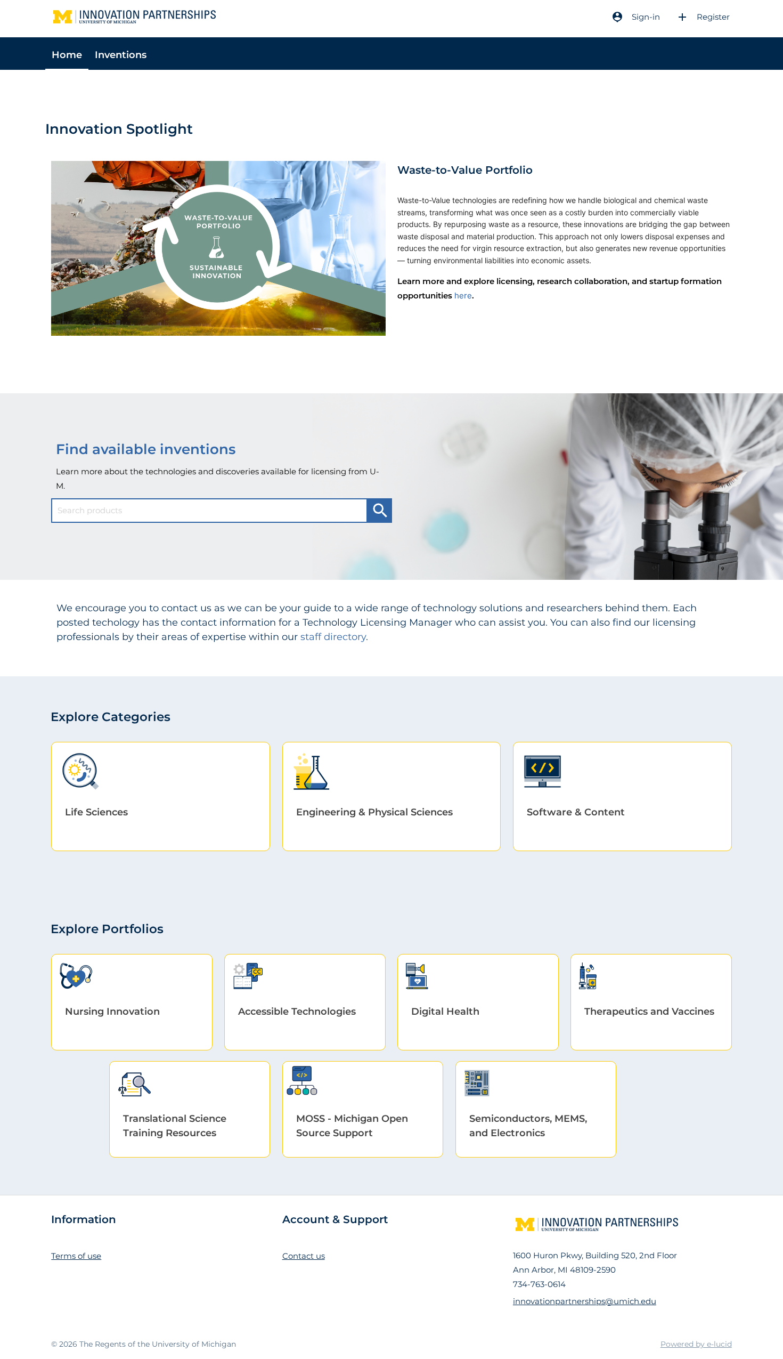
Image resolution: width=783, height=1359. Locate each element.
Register (703, 17)
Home (67, 55)
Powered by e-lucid (696, 1344)
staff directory (333, 637)
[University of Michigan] (131, 17)
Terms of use (76, 1256)
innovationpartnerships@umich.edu (584, 1301)
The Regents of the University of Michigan (157, 1344)
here (463, 295)
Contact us (303, 1256)
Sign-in (635, 17)
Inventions (120, 55)
